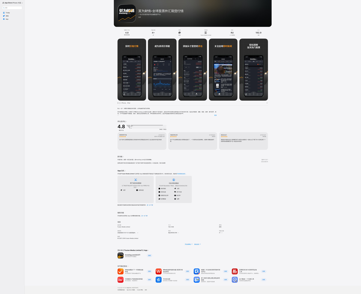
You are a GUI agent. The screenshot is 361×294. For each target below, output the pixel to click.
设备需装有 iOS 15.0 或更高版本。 (127, 232)
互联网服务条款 (121, 289)
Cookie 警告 (140, 289)
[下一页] (269, 70)
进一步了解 (150, 205)
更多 (215, 115)
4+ (220, 232)
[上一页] (115, 70)
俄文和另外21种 (172, 232)
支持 (146, 289)
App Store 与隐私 (131, 289)
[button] (12, 12)
